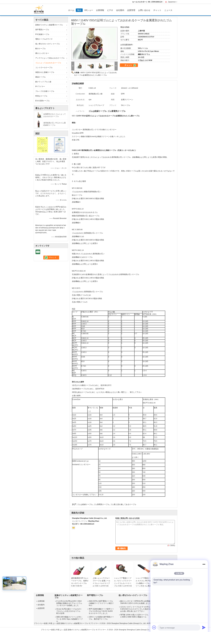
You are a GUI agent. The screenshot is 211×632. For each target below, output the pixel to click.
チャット (157, 10)
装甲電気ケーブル (42, 30)
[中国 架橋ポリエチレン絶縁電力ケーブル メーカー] (40, 9)
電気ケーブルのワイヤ (44, 39)
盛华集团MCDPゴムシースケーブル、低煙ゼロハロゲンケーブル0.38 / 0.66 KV (79, 582)
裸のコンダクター (42, 53)
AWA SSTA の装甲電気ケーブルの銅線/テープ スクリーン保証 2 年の (101, 603)
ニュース (168, 10)
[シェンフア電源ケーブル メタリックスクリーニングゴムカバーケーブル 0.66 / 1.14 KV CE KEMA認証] (123, 569)
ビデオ (110, 10)
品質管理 (131, 10)
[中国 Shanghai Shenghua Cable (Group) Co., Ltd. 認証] (42, 145)
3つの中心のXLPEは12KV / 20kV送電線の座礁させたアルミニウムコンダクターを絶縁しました (69, 603)
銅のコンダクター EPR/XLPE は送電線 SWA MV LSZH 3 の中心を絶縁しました (135, 602)
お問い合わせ (144, 10)
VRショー (88, 10)
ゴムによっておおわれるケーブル (48, 63)
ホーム (71, 10)
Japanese (172, 2)
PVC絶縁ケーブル (42, 34)
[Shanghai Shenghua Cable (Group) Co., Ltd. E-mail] (73, 527)
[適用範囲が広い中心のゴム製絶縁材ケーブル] (38, 124)
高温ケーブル (40, 77)
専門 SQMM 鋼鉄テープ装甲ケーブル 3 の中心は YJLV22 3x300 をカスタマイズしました (101, 611)
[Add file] (154, 627)
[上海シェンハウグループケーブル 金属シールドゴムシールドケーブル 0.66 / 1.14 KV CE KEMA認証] (102, 569)
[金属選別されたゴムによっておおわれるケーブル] (38, 115)
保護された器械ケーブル (44, 72)
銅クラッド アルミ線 (43, 82)
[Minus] (204, 564)
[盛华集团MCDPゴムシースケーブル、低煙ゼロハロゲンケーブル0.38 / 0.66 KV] (80, 569)
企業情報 (100, 10)
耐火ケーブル (40, 49)
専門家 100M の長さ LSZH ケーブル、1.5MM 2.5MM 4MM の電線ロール (135, 616)
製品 (79, 10)
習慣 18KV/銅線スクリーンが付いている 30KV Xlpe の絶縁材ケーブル (69, 619)
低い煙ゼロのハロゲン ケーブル (47, 44)
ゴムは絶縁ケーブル (85, 504)
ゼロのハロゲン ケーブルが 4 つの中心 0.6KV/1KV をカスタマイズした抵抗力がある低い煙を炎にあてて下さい (136, 609)
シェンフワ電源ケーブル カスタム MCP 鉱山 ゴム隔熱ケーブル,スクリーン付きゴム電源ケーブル (144, 583)
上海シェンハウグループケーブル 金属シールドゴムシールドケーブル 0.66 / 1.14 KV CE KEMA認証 (101, 583)
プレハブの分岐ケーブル (44, 91)
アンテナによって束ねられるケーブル (50, 58)
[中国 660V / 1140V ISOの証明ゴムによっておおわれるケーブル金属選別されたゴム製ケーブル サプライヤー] (94, 43)
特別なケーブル (41, 96)
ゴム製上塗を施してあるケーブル (123, 504)
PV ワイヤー (40, 86)
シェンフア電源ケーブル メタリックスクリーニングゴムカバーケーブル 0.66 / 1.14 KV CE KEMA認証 (123, 583)
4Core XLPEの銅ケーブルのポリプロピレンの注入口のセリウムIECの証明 (69, 611)
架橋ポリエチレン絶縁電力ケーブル (49, 25)
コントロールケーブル (44, 68)
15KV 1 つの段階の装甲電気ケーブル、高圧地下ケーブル (101, 618)
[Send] (204, 627)
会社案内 (120, 10)
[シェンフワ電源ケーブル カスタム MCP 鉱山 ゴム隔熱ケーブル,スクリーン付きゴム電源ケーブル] (145, 569)
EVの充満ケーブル (42, 101)
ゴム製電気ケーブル (101, 504)
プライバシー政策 (41, 623)
